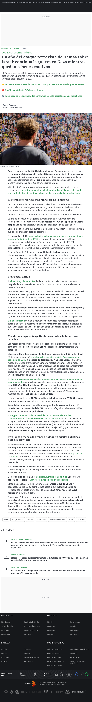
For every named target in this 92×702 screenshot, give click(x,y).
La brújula (5, 630)
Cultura (27, 653)
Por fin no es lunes (31, 630)
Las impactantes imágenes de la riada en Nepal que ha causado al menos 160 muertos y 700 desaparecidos (48, 571)
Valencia (50, 634)
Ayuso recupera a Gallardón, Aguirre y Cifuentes (16, 2)
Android (23, 676)
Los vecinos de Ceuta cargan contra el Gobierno (47, 2)
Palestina (81, 519)
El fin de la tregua (16, 320)
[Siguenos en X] (81, 674)
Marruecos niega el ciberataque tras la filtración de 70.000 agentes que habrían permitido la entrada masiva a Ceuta (49, 559)
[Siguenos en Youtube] (56, 674)
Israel (71, 519)
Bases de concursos (54, 666)
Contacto (73, 653)
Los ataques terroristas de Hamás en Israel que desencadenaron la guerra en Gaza (44, 84)
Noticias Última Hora (57, 519)
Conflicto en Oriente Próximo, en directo (24, 90)
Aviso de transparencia (55, 661)
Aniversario (41, 519)
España (4, 649)
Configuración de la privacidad (77, 662)
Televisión (27, 649)
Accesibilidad (75, 657)
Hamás (30, 519)
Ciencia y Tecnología (31, 657)
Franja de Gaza (17, 519)
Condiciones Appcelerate (79, 649)
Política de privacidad (55, 649)
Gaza (6, 519)
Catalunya (51, 626)
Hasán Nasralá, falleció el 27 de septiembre (49, 480)
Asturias (73, 626)
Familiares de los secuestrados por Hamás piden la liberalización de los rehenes (43, 96)
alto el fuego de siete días (22, 281)
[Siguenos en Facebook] (75, 674)
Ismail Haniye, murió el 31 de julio (50, 477)
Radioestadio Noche (31, 622)
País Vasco (74, 630)
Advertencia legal (53, 653)
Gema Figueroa (9, 105)
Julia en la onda (7, 626)
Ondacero (5, 49)
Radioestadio (6, 634)
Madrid (49, 622)
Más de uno (5, 622)
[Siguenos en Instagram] (69, 674)
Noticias (16, 49)
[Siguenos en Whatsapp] (87, 674)
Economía (5, 657)
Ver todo (27, 634)
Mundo (26, 49)
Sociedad (4, 661)
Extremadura (75, 622)
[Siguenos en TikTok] (62, 674)
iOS (35, 676)
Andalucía (51, 630)
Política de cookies (54, 657)
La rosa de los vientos (32, 626)
